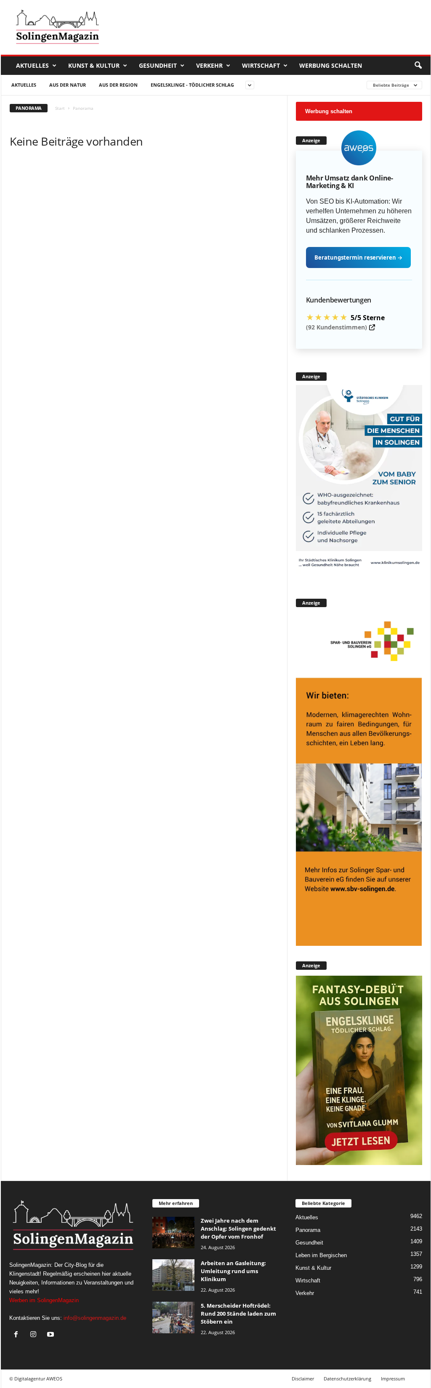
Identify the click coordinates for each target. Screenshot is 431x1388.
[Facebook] (18, 1335)
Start (60, 108)
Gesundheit (158, 65)
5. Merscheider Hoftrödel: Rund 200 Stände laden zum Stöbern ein (238, 1313)
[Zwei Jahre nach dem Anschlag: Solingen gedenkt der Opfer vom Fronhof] (173, 1232)
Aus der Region (118, 85)
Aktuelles (32, 65)
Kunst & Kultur (94, 65)
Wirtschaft (261, 65)
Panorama (307, 1230)
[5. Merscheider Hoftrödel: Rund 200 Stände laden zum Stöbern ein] (173, 1317)
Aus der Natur (67, 85)
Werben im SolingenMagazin (44, 1300)
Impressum (393, 1378)
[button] (418, 65)
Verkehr (209, 65)
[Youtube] (51, 1335)
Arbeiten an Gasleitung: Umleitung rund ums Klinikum (233, 1271)
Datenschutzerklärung (347, 1378)
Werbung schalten (330, 65)
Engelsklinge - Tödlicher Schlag (192, 85)
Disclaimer (303, 1378)
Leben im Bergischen (321, 1255)
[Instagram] (35, 1335)
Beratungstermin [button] (358, 257)
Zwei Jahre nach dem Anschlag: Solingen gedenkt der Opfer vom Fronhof (238, 1228)
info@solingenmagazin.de (95, 1318)
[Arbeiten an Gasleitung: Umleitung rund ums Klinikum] (173, 1275)
